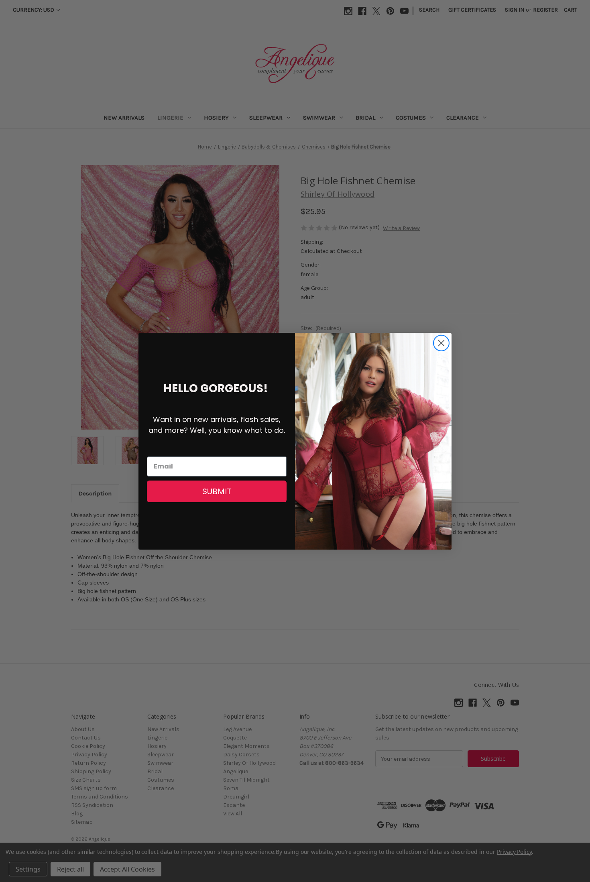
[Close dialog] (441, 343)
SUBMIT (216, 491)
